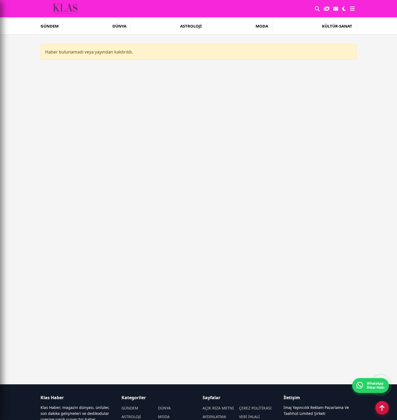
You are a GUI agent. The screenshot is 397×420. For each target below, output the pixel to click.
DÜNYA (119, 26)
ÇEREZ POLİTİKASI (255, 408)
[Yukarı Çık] (382, 408)
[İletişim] (336, 8)
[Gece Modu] (344, 8)
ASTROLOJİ (191, 26)
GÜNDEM (50, 26)
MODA (261, 26)
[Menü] (352, 9)
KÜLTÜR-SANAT (337, 26)
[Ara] (317, 8)
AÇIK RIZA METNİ (218, 408)
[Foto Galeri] (326, 8)
